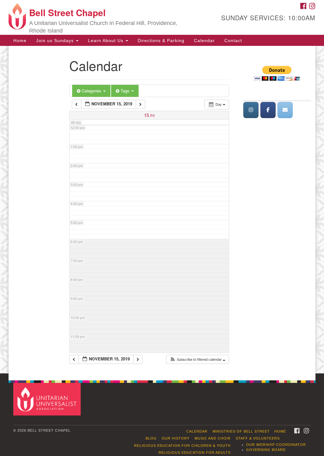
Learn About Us (106, 40)
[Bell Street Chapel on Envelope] (285, 110)
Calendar (204, 40)
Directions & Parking (161, 40)
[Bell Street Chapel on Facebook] (268, 110)
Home (20, 40)
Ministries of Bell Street (241, 431)
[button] (197, 359)
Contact (233, 40)
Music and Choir (213, 438)
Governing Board (266, 450)
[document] (162, 209)
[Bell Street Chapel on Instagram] (251, 110)
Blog (151, 438)
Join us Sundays (55, 40)
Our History (176, 438)
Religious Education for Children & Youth (182, 445)
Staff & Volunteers (258, 438)
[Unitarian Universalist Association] (47, 399)
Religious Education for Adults (195, 452)
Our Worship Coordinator (276, 445)
